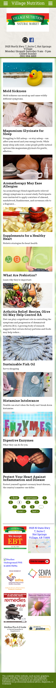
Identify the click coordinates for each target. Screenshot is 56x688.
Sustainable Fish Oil (19, 364)
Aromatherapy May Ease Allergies (22, 184)
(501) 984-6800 (28, 56)
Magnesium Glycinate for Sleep (23, 132)
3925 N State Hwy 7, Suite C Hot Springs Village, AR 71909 (39, 532)
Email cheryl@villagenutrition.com (25, 40)
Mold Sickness (14, 91)
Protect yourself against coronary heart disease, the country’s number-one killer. (26, 486)
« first (14, 497)
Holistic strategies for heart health (20, 243)
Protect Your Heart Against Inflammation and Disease (24, 478)
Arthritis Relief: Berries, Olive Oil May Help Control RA (26, 313)
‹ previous (31, 497)
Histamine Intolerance (21, 400)
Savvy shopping (11, 368)
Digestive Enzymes (18, 440)
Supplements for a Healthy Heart (24, 237)
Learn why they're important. (17, 279)
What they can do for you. (15, 444)
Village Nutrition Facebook (31, 40)
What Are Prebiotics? (20, 275)
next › (21, 511)
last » (35, 511)
